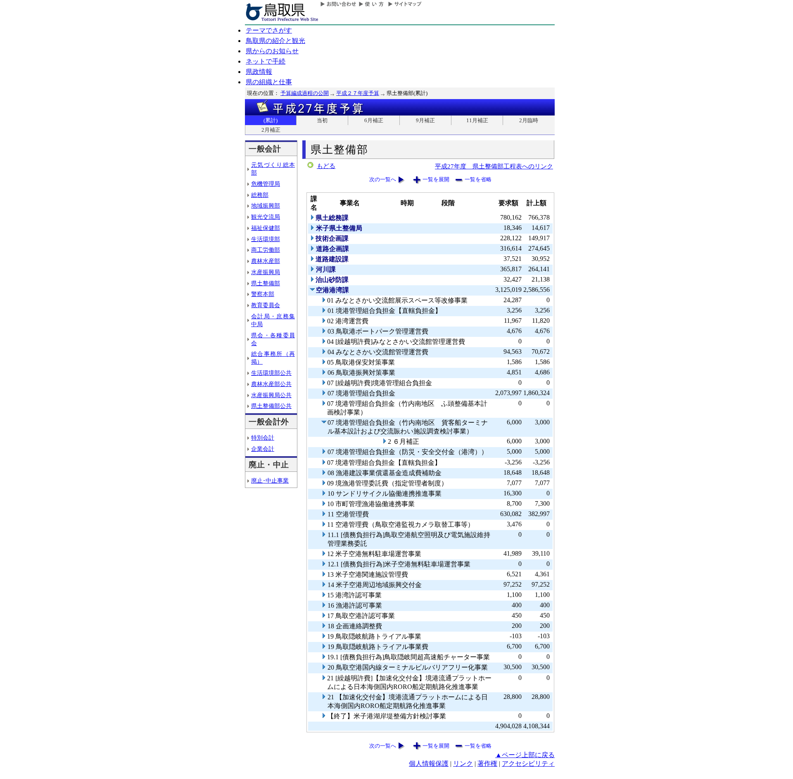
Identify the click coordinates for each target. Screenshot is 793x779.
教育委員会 (265, 305)
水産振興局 (265, 272)
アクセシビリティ (528, 763)
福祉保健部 (265, 228)
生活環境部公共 (271, 372)
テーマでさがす (269, 30)
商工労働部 (265, 249)
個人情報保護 (429, 763)
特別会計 (262, 437)
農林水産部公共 (271, 384)
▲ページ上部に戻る (525, 754)
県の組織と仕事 (269, 81)
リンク (463, 763)
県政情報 (259, 71)
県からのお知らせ (272, 50)
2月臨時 (528, 120)
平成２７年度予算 (357, 93)
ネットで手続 (265, 61)
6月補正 (373, 120)
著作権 (487, 763)
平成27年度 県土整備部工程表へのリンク (494, 166)
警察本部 (262, 294)
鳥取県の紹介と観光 (275, 40)
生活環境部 (265, 239)
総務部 (259, 195)
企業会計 (262, 448)
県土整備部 (265, 283)
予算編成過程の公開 (304, 93)
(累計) (271, 120)
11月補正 (477, 120)
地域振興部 (265, 205)
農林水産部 (265, 261)
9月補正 (425, 120)
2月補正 (270, 130)
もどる (326, 166)
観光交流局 (265, 216)
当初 (322, 120)
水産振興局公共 (271, 395)
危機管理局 (265, 183)
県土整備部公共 (271, 406)
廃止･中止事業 (270, 480)
